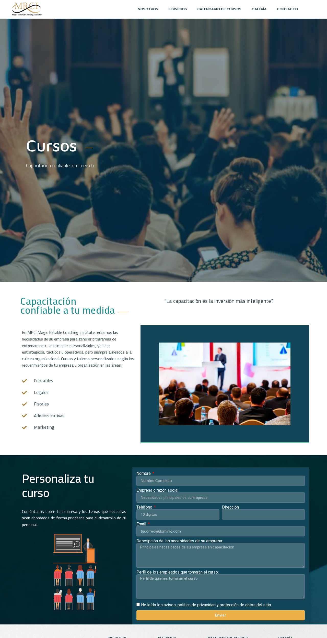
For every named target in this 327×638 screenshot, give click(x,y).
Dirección (230, 507)
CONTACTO (287, 9)
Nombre (144, 473)
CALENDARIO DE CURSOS (219, 9)
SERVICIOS (177, 9)
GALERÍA (259, 9)
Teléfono (144, 507)
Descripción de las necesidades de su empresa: (179, 541)
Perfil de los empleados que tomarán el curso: (177, 572)
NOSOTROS (148, 9)
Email (141, 524)
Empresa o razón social (157, 490)
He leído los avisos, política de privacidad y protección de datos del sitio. (206, 604)
